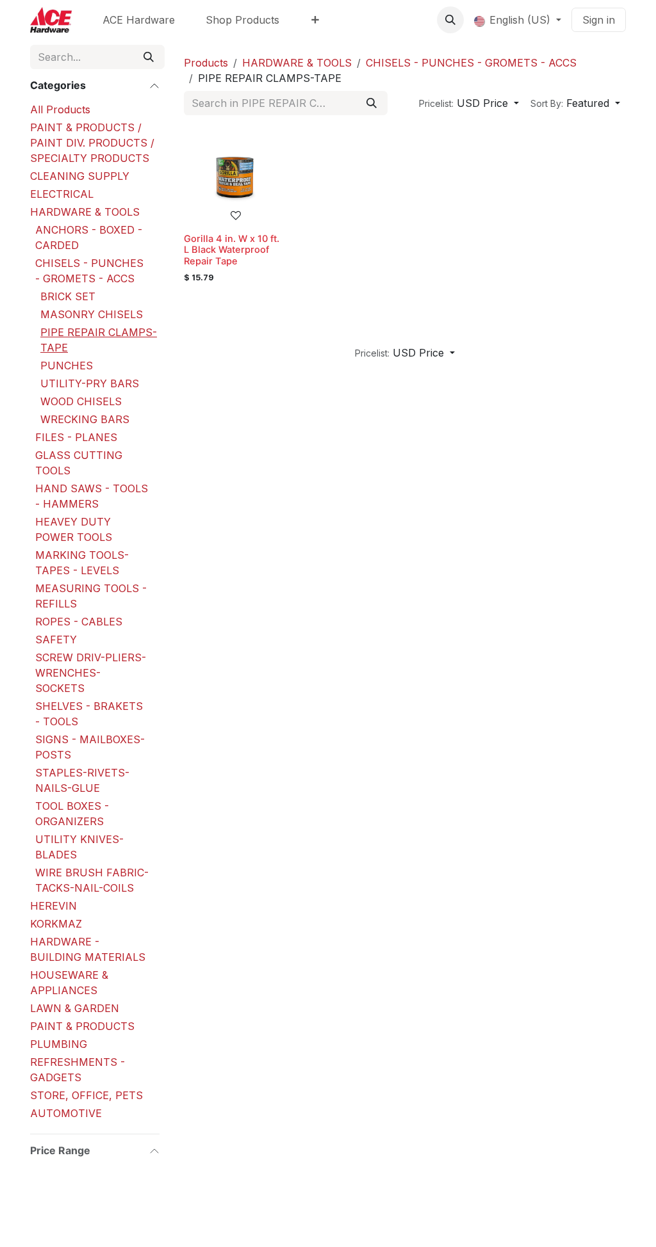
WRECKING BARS (84, 419)
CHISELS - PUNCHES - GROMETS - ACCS (89, 271)
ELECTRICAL (62, 194)
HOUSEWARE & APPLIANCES (69, 983)
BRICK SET (67, 296)
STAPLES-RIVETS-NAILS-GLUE (82, 780)
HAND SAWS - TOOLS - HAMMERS (91, 496)
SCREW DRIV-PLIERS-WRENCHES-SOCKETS (90, 673)
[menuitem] (138, 20)
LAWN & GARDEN (74, 1008)
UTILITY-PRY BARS (89, 383)
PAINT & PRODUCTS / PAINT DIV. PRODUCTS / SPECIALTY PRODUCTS (92, 143)
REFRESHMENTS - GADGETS (77, 1070)
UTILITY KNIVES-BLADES (79, 847)
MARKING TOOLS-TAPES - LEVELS (82, 563)
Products (206, 62)
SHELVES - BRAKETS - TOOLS (89, 714)
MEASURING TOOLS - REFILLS (91, 596)
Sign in (598, 19)
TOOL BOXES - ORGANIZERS (72, 814)
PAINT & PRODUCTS (82, 1026)
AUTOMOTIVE (66, 1113)
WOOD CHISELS (81, 401)
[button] (450, 19)
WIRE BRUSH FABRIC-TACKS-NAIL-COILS (92, 880)
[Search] (149, 57)
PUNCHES (66, 365)
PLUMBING (58, 1044)
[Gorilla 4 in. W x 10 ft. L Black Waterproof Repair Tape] (235, 177)
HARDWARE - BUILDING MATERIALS (87, 949)
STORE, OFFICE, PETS (86, 1095)
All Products (60, 109)
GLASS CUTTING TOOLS (78, 463)
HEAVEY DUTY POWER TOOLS (73, 529)
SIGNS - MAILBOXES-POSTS (90, 747)
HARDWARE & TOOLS (85, 211)
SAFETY (56, 639)
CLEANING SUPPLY (79, 176)
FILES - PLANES (76, 437)
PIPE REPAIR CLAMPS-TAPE (98, 340)
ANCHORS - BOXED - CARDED (88, 237)
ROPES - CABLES (78, 621)
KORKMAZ (56, 923)
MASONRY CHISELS (91, 314)
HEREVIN (53, 905)
